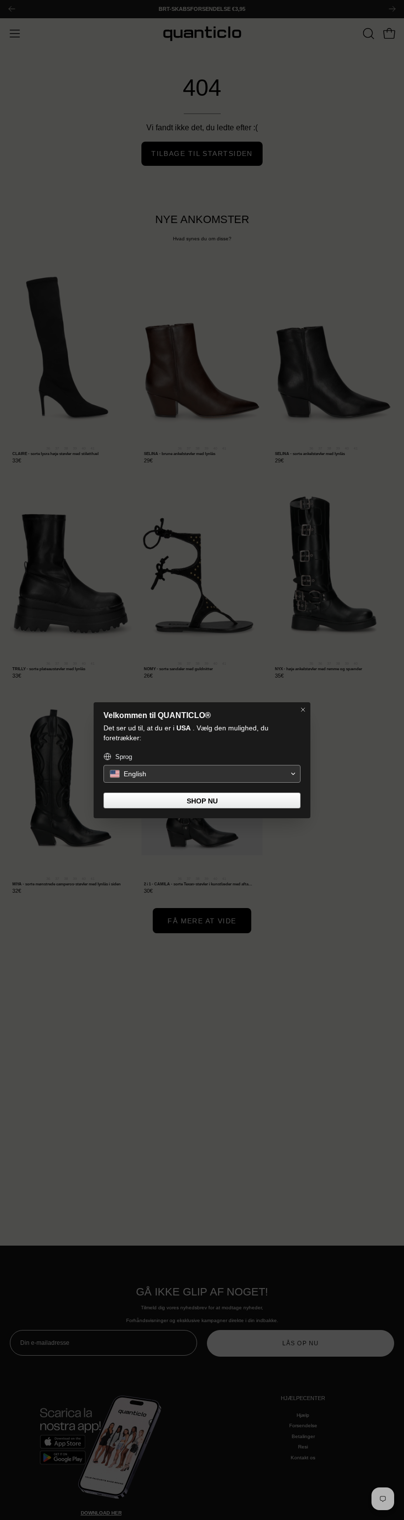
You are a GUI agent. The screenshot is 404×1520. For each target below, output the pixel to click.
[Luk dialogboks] (303, 709)
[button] (202, 774)
